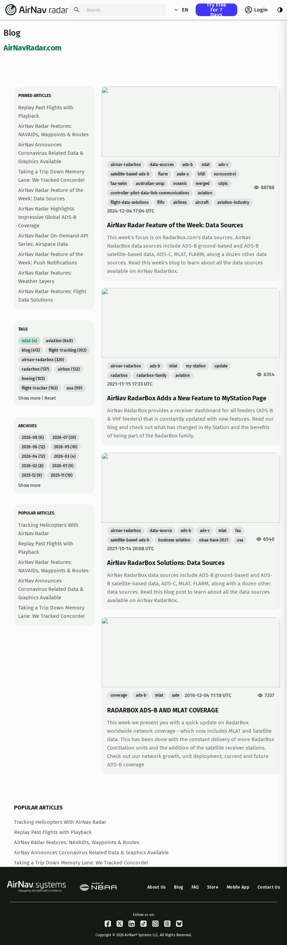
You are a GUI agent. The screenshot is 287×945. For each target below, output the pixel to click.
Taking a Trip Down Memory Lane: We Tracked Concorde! (81, 863)
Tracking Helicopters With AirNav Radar (60, 822)
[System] (280, 10)
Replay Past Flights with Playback (53, 832)
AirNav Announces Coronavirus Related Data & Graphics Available (51, 153)
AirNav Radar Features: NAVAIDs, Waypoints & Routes (76, 842)
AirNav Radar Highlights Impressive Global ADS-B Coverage (47, 217)
